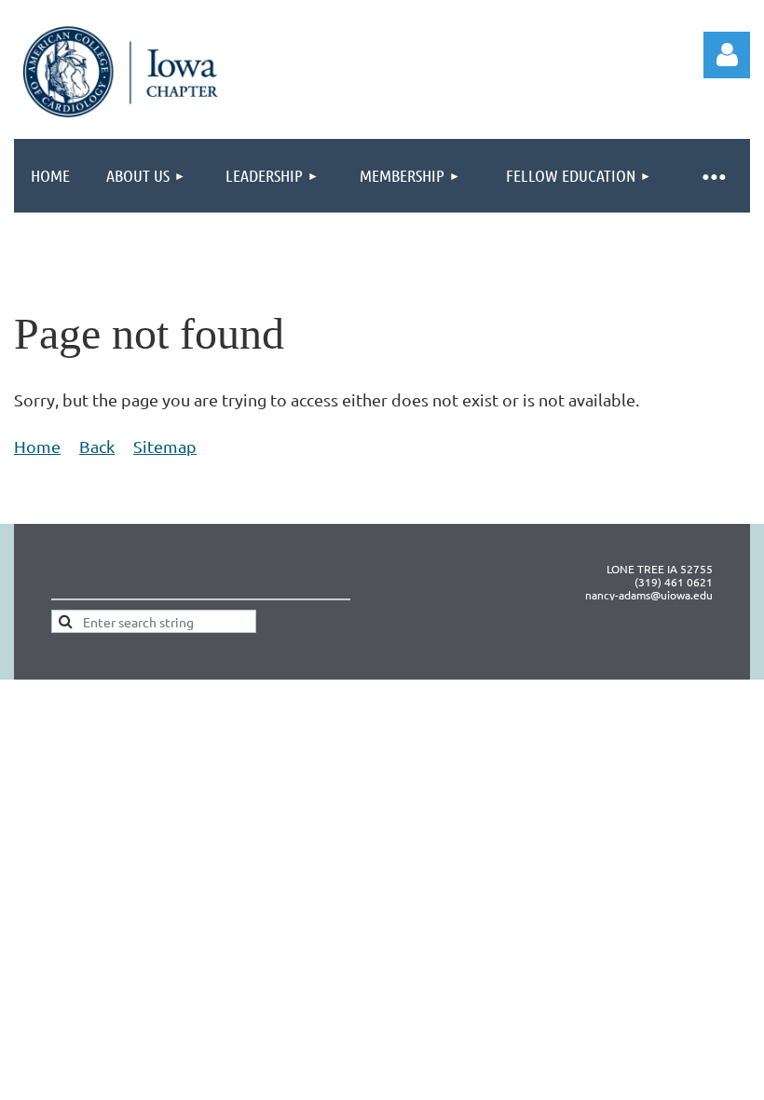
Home (37, 446)
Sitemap (165, 446)
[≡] (712, 176)
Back (97, 446)
